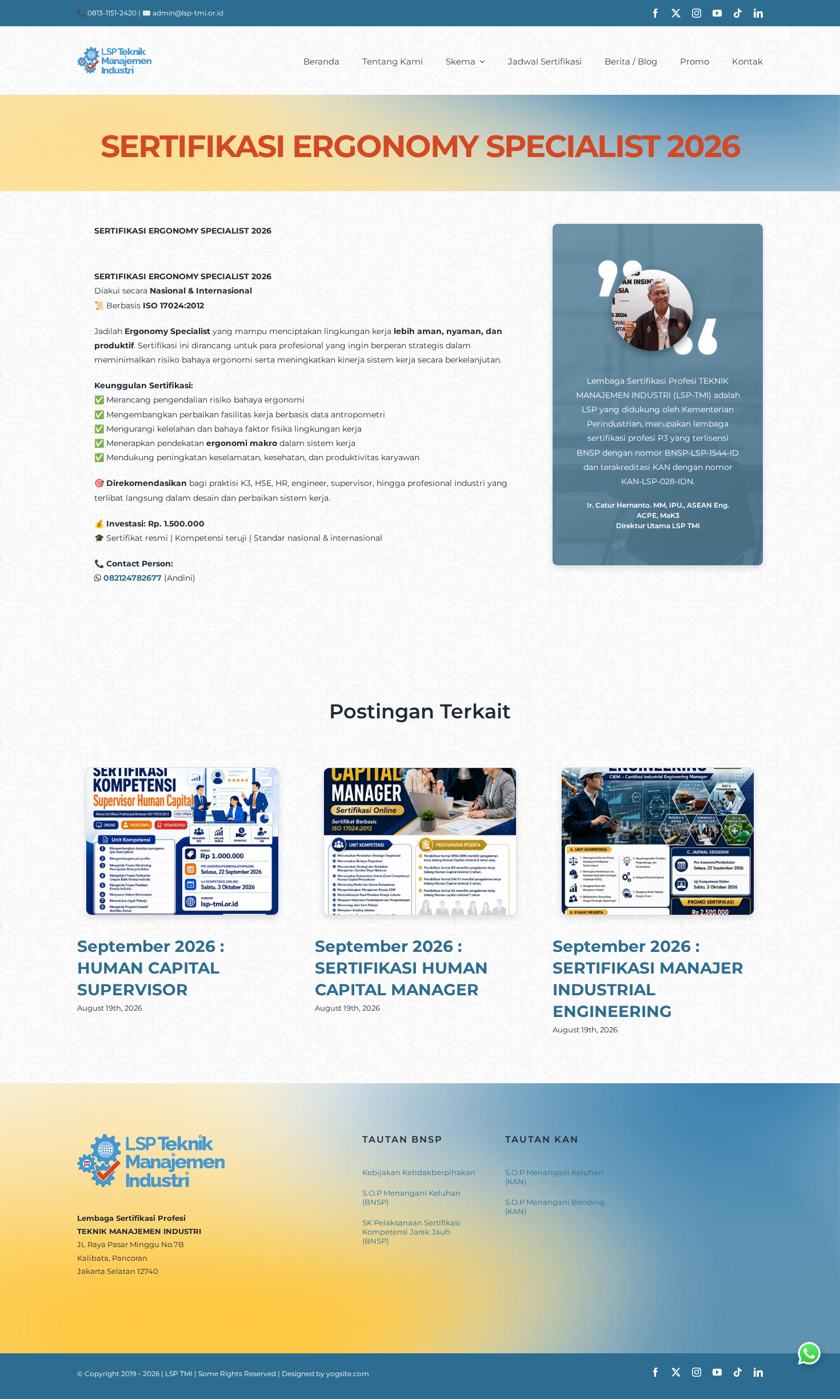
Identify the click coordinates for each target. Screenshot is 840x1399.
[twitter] (676, 13)
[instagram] (696, 13)
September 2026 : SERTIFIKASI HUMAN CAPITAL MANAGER (401, 967)
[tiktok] (737, 13)
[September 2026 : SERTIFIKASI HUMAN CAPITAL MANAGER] (420, 773)
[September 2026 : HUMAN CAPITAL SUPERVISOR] (182, 773)
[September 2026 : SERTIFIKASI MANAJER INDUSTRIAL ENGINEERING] (658, 773)
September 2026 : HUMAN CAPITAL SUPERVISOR (150, 967)
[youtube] (717, 13)
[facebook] (655, 13)
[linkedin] (758, 13)
